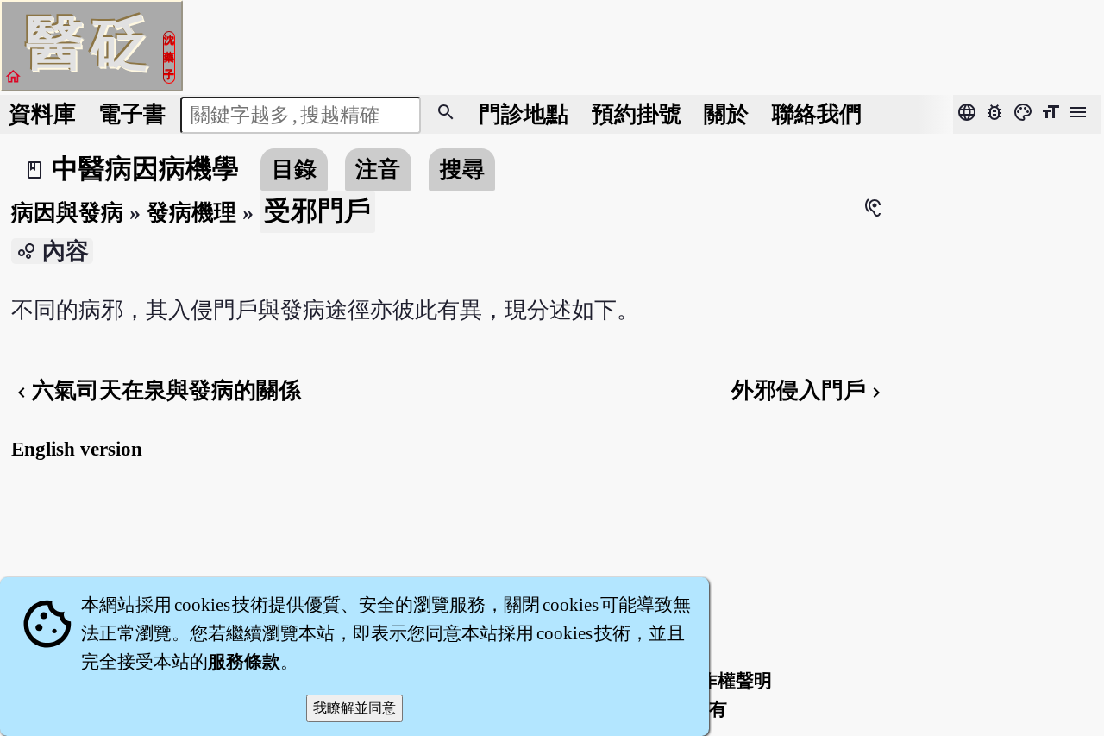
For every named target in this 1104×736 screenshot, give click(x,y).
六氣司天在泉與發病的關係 (156, 390)
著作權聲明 (726, 680)
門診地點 (523, 114)
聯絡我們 (817, 114)
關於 (726, 114)
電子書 (132, 114)
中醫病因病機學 (145, 169)
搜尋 (462, 169)
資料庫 (42, 114)
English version (76, 448)
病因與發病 (67, 212)
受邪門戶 (317, 211)
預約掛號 (636, 114)
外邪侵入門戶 (809, 390)
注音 (377, 169)
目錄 (294, 169)
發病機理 (191, 212)
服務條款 (244, 661)
